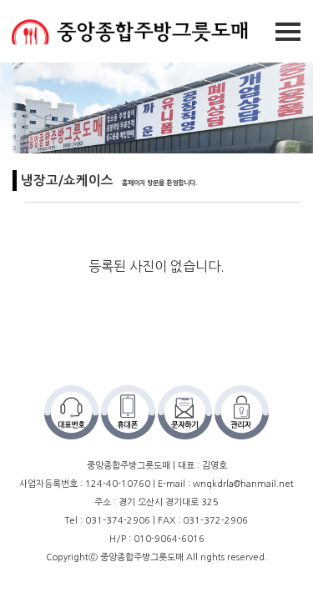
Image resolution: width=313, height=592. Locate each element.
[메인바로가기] (125, 31)
